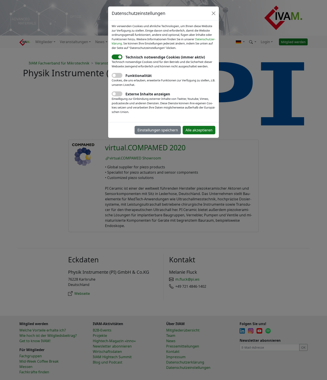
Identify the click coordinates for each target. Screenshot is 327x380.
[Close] (213, 13)
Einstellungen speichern (157, 130)
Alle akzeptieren (199, 130)
